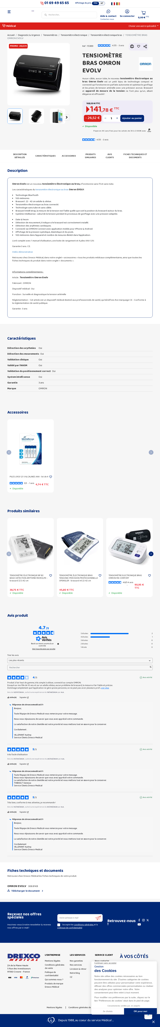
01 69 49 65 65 (56, 4)
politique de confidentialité (69, 928)
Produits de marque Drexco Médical (54, 985)
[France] (113, 3)
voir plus (105, 688)
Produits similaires (90, 156)
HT (102, 3)
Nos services (76, 965)
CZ (71, 977)
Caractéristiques (45, 156)
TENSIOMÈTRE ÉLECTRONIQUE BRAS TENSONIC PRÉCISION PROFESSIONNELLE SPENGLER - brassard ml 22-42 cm (78, 578)
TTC (96, 3)
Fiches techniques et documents (135, 156)
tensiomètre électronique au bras (52, 189)
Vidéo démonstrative (22, 252)
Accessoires (69, 156)
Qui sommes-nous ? (54, 979)
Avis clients (110, 156)
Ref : (84, 46)
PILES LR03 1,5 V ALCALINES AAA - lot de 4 (29, 477)
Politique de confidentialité (51, 974)
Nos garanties (76, 961)
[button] (10, 117)
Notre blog (75, 973)
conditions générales (84, 925)
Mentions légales (52, 961)
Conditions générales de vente (54, 966)
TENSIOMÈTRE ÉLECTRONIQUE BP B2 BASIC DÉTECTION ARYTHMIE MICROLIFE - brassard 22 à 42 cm (29, 578)
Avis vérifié (147, 677)
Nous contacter (102, 961)
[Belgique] (118, 3)
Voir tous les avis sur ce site (43, 649)
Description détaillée (20, 156)
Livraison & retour (78, 969)
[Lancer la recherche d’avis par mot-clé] (150, 668)
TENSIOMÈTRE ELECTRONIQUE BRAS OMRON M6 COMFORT (125, 577)
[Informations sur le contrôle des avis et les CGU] (58, 644)
